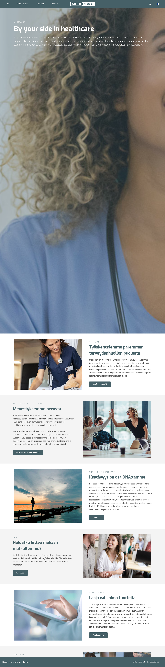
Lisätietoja (23, 662)
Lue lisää (97, 517)
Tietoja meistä (23, 4)
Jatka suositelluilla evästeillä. (146, 662)
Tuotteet (40, 4)
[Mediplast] (82, 4)
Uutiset (55, 4)
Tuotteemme (98, 635)
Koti (8, 4)
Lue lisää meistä (100, 384)
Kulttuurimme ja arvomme (28, 452)
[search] (150, 4)
